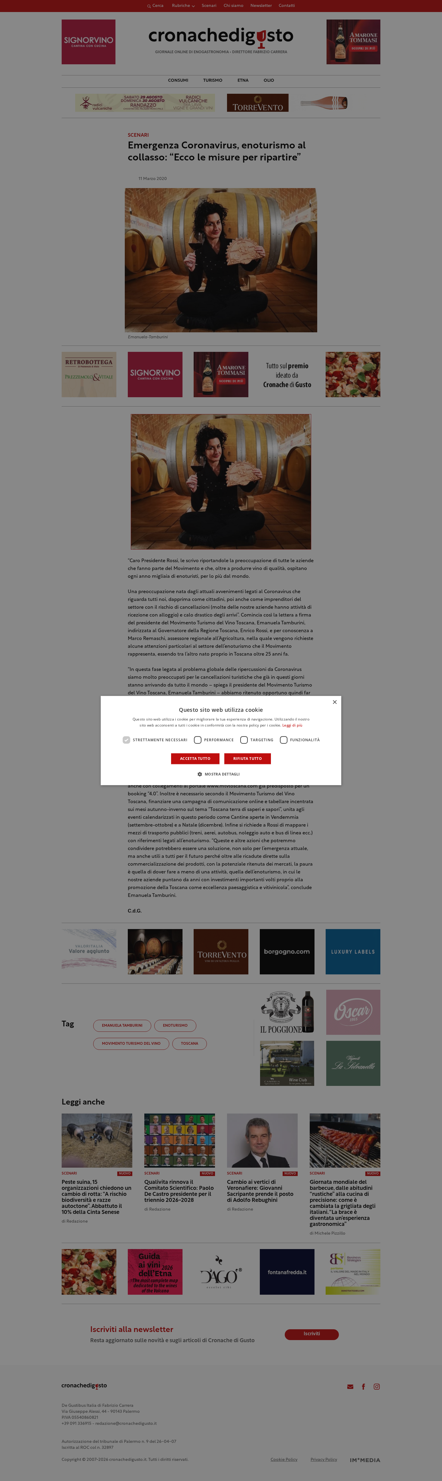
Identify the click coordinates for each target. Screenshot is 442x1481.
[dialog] (221, 740)
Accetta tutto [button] (195, 758)
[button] (221, 774)
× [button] (334, 702)
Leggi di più (292, 725)
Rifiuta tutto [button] (247, 758)
